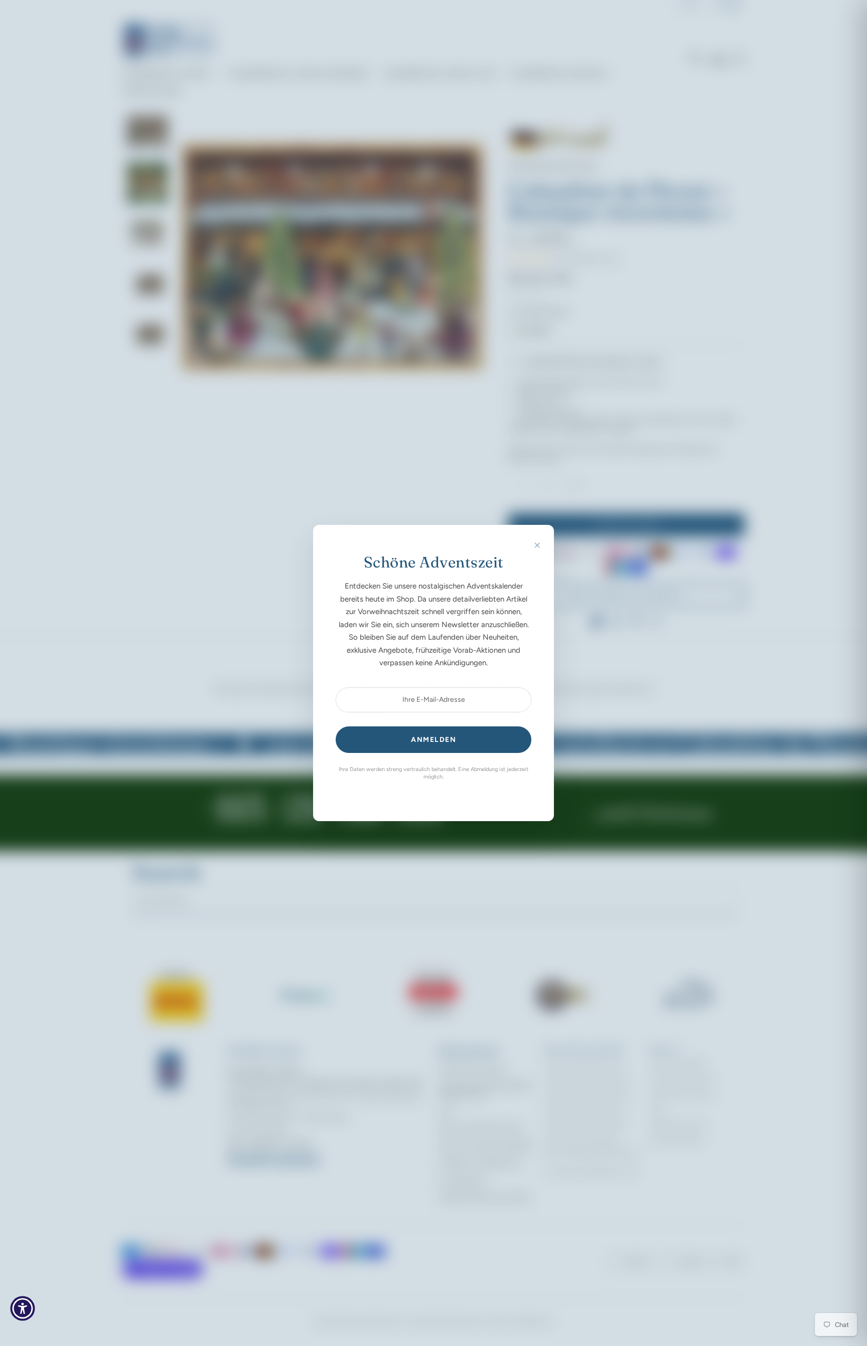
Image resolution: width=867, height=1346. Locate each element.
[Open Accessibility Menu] (22, 1308)
